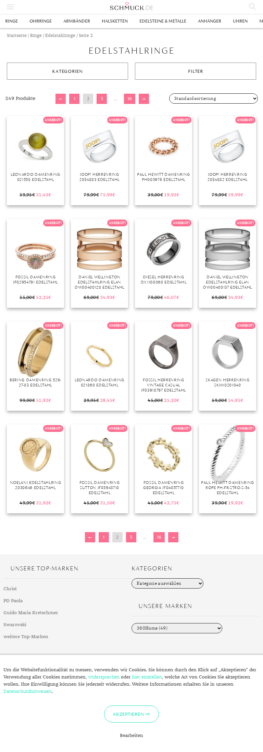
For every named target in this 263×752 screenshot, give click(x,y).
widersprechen (104, 677)
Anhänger (209, 21)
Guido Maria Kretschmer (30, 612)
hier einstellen (147, 677)
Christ (10, 588)
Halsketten (115, 21)
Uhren (240, 21)
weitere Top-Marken (25, 636)
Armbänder (76, 21)
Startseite (17, 36)
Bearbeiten (131, 735)
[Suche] (253, 7)
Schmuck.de (131, 6)
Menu (10, 7)
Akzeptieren (128, 714)
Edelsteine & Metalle (162, 21)
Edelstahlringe (60, 36)
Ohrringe (40, 21)
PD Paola (13, 600)
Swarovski (14, 624)
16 (129, 98)
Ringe (11, 21)
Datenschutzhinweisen (27, 691)
